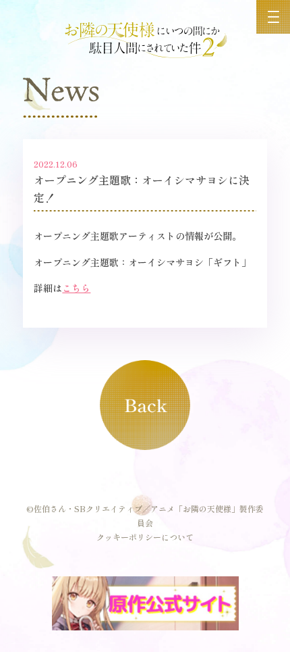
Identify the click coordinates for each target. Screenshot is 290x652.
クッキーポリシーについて (145, 537)
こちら (76, 288)
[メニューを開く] (273, 17)
